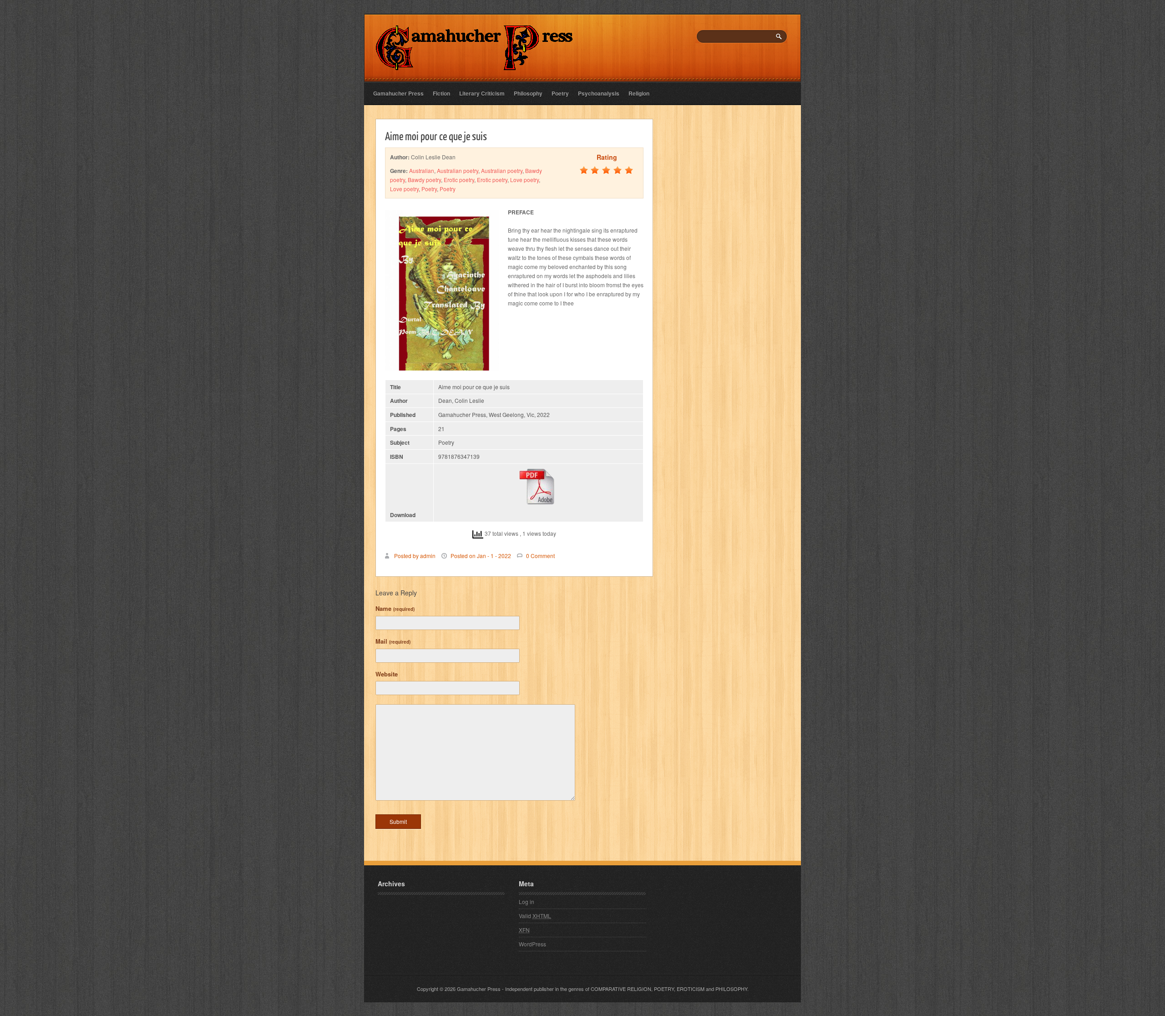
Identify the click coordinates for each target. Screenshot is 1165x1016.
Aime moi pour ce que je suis (436, 135)
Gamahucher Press (398, 93)
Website (386, 674)
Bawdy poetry (424, 179)
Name (395, 608)
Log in (526, 901)
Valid (535, 915)
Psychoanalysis (598, 93)
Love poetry (524, 179)
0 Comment (540, 555)
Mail (392, 641)
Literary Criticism (482, 93)
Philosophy (528, 93)
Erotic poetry (459, 179)
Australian (421, 170)
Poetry (560, 93)
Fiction (441, 93)
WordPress (532, 944)
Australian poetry (457, 170)
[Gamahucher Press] (474, 64)
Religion (638, 93)
